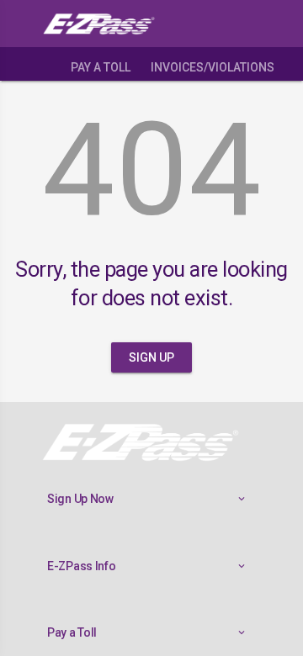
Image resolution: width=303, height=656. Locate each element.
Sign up (151, 357)
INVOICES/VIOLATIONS (212, 67)
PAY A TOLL (100, 67)
